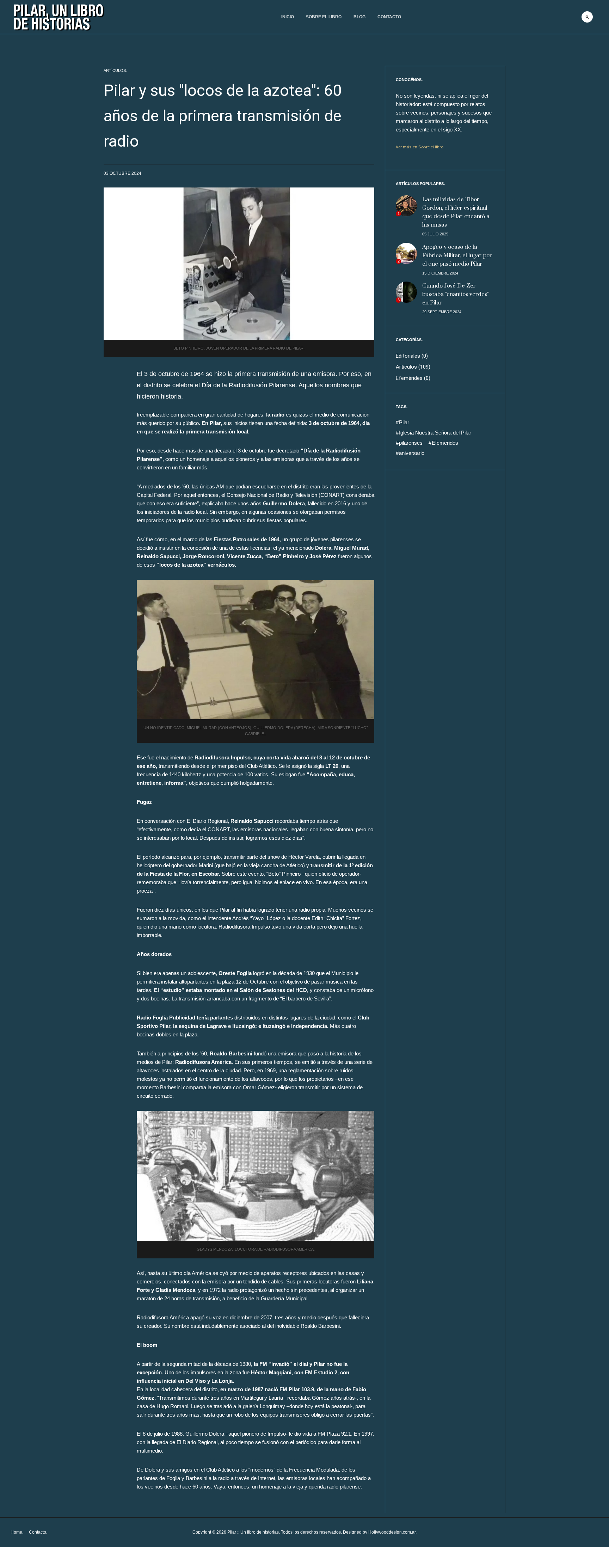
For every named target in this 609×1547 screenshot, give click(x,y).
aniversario (411, 453)
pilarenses (410, 443)
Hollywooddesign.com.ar (392, 1532)
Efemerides (444, 443)
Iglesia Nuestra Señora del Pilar (434, 433)
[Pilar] (58, 17)
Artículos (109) (413, 367)
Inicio (287, 16)
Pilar (403, 422)
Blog (359, 16)
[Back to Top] (593, 1526)
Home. (17, 1532)
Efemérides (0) (413, 378)
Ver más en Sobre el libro (419, 146)
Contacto (389, 16)
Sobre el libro (324, 16)
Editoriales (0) (412, 356)
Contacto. (38, 1532)
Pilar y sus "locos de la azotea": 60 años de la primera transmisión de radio (223, 115)
